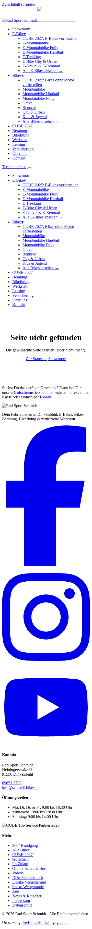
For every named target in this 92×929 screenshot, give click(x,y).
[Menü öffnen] (29, 168)
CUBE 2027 (22, 126)
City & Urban (33, 112)
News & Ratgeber (26, 896)
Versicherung (22, 149)
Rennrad (29, 107)
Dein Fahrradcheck (27, 877)
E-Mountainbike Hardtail (42, 52)
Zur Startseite (36, 359)
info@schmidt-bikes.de (20, 787)
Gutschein (20, 859)
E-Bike (19, 34)
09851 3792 (11, 783)
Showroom (21, 29)
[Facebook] (46, 564)
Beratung (19, 130)
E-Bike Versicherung (29, 882)
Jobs (15, 891)
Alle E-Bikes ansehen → (42, 70)
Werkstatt (19, 140)
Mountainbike (33, 89)
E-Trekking (31, 57)
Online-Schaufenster (28, 868)
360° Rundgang (25, 845)
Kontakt (18, 158)
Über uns (19, 153)
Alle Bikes (20, 850)
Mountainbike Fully (38, 98)
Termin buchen (14, 167)
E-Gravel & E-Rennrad (41, 66)
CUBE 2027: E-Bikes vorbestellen (50, 38)
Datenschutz (22, 905)
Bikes (18, 75)
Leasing (18, 144)
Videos (18, 873)
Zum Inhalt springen (18, 4)
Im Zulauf (20, 864)
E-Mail (45, 397)
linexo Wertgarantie (28, 887)
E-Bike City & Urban (39, 61)
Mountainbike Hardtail (40, 94)
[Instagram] (46, 666)
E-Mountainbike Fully (40, 47)
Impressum (21, 900)
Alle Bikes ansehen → (40, 121)
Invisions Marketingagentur (44, 922)
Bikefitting (20, 135)
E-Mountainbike (35, 43)
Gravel (27, 103)
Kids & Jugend (34, 117)
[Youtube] (46, 745)
